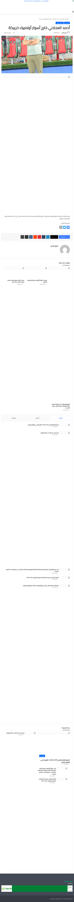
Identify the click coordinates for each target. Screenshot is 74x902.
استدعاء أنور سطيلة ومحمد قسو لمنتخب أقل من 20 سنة (16, 281)
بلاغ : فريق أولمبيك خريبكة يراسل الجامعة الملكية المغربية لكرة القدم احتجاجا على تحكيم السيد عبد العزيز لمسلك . (32, 570)
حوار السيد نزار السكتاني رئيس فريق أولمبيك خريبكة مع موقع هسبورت (41, 585)
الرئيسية (67, 19)
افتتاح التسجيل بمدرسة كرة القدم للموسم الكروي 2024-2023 (43, 577)
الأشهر (61, 418)
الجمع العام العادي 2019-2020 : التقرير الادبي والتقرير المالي (43, 425)
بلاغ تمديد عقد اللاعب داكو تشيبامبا (50, 433)
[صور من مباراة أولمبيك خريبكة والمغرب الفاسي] (37, 273)
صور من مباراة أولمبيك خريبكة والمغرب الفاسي (37, 281)
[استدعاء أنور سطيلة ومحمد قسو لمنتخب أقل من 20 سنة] (14, 273)
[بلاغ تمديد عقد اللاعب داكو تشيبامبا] (65, 499)
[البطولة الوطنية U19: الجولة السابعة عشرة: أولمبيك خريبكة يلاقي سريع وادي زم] (60, 335)
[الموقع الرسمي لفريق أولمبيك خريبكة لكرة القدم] (37, 5)
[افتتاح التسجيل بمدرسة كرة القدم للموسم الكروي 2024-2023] (65, 580)
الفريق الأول (60, 23)
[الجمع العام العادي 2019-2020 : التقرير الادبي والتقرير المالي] (65, 427)
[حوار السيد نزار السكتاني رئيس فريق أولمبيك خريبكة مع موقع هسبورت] (65, 652)
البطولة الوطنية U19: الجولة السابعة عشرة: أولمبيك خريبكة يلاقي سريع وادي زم (61, 406)
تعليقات (13, 418)
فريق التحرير (64, 33)
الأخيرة (37, 418)
